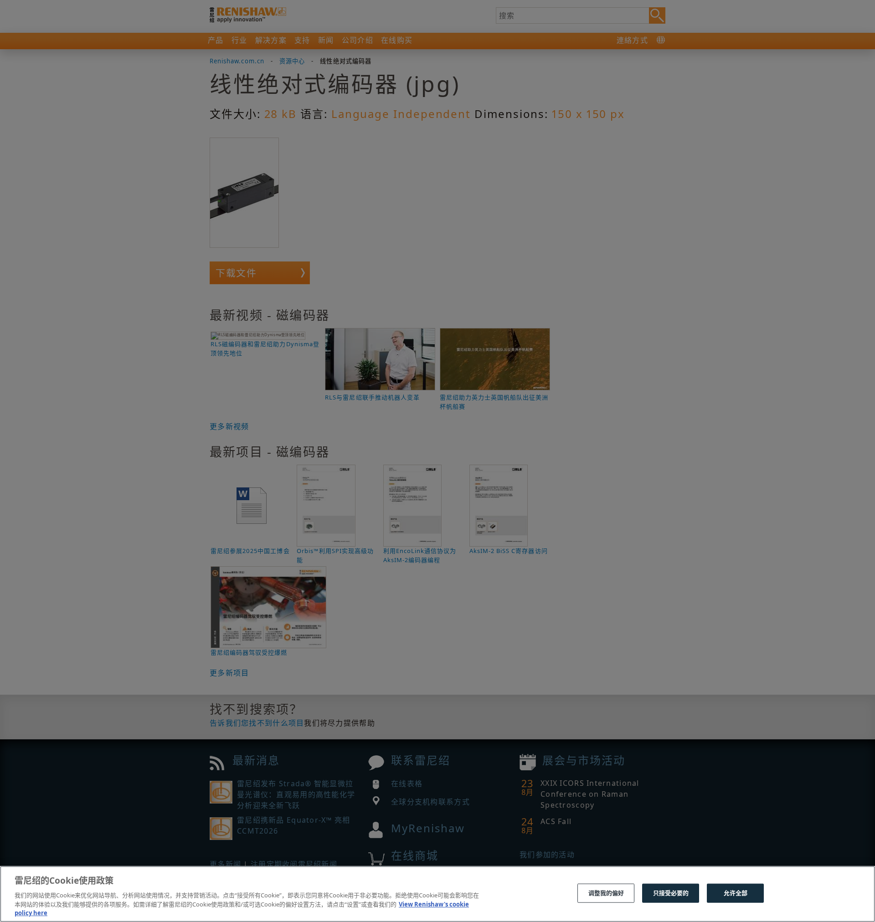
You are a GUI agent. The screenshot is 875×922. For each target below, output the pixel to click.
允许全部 (736, 893)
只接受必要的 (671, 893)
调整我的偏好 (606, 893)
